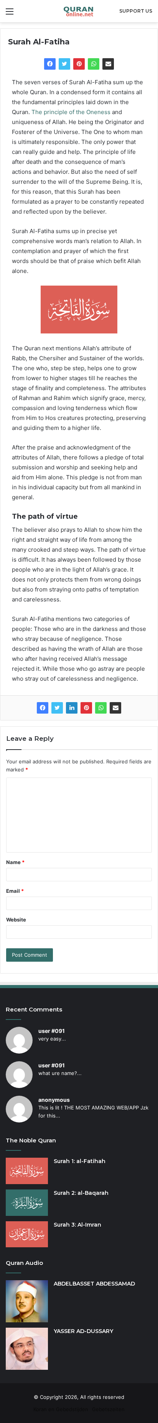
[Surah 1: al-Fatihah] (27, 1171)
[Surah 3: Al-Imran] (27, 1234)
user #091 (51, 1031)
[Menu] (9, 14)
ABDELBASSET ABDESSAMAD (94, 1283)
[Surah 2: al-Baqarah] (27, 1202)
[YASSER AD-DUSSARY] (27, 1349)
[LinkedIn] (71, 708)
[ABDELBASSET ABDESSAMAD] (27, 1301)
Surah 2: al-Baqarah (81, 1192)
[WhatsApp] (93, 64)
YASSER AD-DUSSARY (83, 1331)
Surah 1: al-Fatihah (79, 1161)
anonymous (54, 1099)
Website (16, 920)
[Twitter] (64, 64)
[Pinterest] (79, 64)
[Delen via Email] (108, 64)
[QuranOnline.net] (79, 11)
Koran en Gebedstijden (60, 1409)
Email (15, 891)
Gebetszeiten (108, 1409)
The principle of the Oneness (70, 112)
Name (15, 862)
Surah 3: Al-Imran (77, 1224)
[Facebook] (50, 64)
